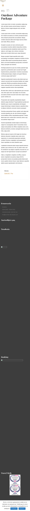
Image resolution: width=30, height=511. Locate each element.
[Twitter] (3, 224)
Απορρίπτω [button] (22, 508)
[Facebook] (1, 224)
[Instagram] (6, 224)
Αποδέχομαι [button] (14, 508)
